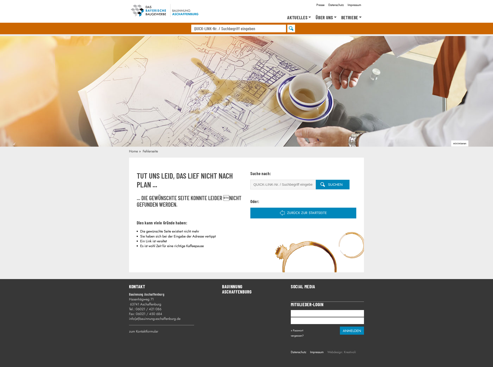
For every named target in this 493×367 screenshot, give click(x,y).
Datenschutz (336, 5)
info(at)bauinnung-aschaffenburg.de (154, 318)
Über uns (324, 17)
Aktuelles (297, 17)
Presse (320, 5)
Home (133, 151)
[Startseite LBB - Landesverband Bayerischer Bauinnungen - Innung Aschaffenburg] (164, 11)
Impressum (354, 5)
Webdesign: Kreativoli (341, 352)
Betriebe (349, 17)
